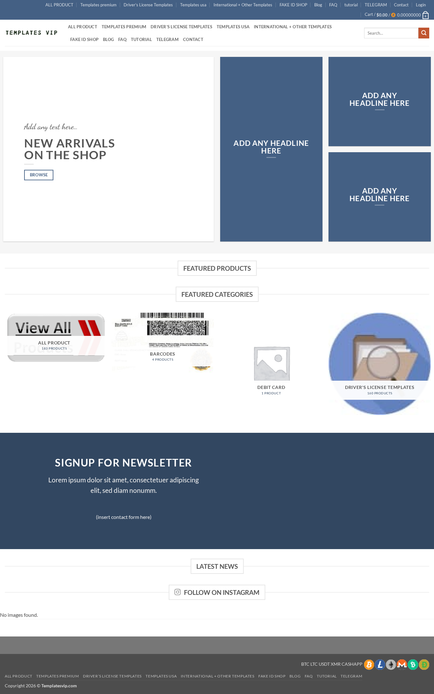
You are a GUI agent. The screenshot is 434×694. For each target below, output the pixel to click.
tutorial (351, 4)
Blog (318, 4)
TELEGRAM (376, 4)
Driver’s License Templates (148, 4)
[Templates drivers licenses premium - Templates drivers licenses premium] (31, 32)
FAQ (333, 4)
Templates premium (98, 4)
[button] (421, 5)
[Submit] (423, 33)
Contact (401, 4)
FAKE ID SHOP (293, 4)
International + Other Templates (243, 4)
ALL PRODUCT (59, 4)
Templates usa (193, 4)
